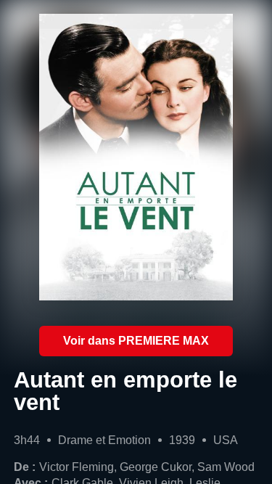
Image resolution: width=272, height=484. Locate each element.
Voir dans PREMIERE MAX (136, 341)
